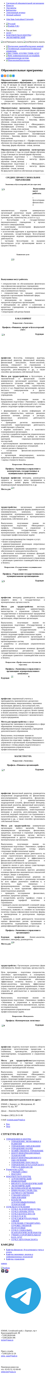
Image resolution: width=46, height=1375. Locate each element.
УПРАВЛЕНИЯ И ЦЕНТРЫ (18, 1139)
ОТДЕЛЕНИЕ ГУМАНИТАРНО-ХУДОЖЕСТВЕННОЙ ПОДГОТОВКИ (26, 1225)
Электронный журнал (15, 12)
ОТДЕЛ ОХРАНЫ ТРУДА (22, 1211)
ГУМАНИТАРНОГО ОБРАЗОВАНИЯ (20, 1196)
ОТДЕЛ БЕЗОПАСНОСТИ (23, 1214)
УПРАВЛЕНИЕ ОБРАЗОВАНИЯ (25, 1146)
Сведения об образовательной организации (25, 3)
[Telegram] (8, 76)
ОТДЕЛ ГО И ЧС (18, 1216)
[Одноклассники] (5, 76)
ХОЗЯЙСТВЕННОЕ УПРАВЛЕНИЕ (27, 1151)
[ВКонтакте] (2, 76)
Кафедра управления (15, 1259)
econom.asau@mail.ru (16, 1120)
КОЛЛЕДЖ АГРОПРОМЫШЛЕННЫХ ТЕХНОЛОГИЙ (23, 1202)
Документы (11, 8)
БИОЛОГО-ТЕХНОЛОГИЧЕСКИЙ (27, 1183)
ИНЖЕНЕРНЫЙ (18, 1181)
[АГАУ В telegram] (23, 1317)
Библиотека (11, 10)
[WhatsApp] (10, 76)
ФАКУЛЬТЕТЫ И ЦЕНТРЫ (18, 1176)
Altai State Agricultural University (20, 19)
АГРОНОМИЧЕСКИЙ (21, 1179)
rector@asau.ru (7, 1340)
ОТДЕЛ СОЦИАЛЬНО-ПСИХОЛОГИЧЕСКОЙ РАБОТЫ (26, 1231)
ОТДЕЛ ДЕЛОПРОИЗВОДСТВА (26, 1209)
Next (8, 1126)
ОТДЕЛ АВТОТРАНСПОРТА (24, 1239)
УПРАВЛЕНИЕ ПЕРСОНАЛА (24, 1162)
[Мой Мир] (13, 76)
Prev (8, 1124)
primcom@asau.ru (8, 1372)
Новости (10, 5)
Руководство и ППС (15, 1169)
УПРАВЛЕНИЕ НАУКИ (22, 1148)
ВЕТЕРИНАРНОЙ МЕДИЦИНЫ (26, 1188)
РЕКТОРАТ (16, 1174)
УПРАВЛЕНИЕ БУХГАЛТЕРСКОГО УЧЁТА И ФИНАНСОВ (27, 1166)
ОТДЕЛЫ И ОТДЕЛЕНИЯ (18, 1207)
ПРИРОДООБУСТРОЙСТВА (24, 1190)
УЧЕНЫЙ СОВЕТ (19, 1172)
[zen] (3, 1272)
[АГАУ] (6, 1272)
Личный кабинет (13, 15)
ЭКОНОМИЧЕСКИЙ (20, 1186)
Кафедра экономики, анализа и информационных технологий (19, 1255)
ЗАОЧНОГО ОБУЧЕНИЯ (22, 1193)
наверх (4, 1263)
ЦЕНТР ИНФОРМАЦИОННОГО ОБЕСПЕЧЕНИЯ (26, 1159)
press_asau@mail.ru (9, 1356)
